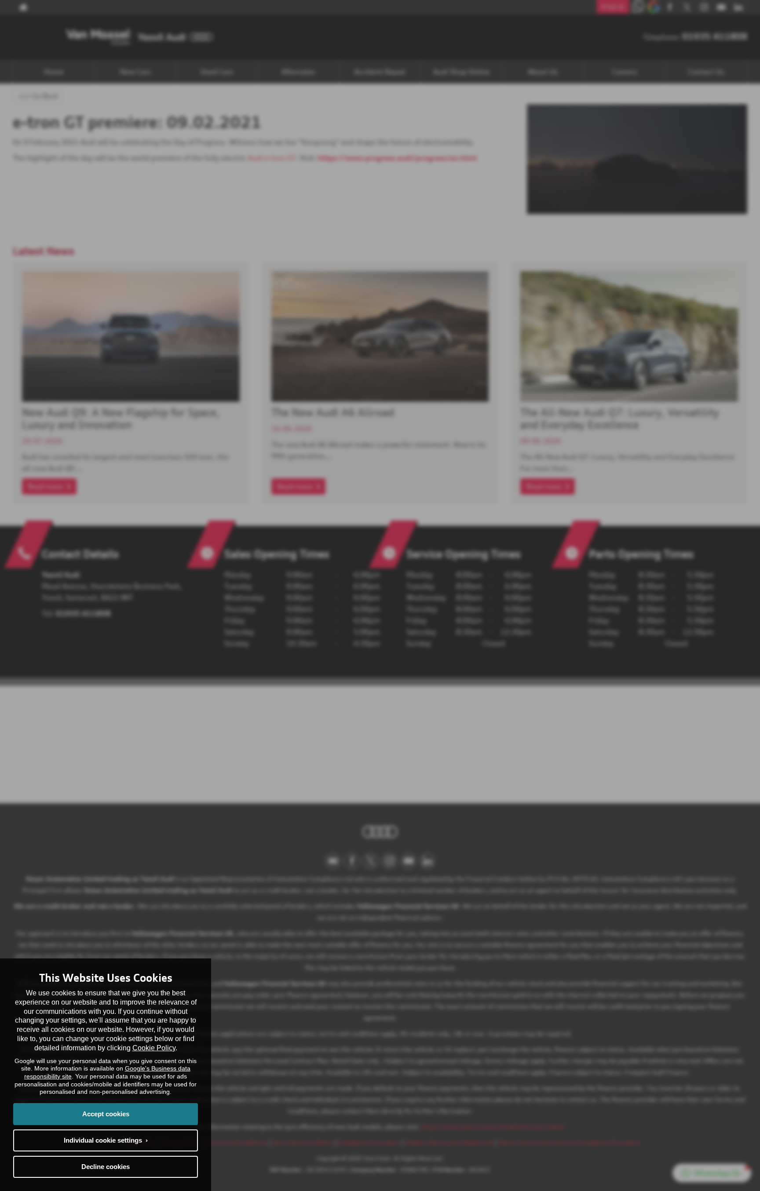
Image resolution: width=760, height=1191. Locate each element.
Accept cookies (105, 1114)
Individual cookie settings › (106, 1140)
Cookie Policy (153, 1048)
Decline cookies (105, 1166)
